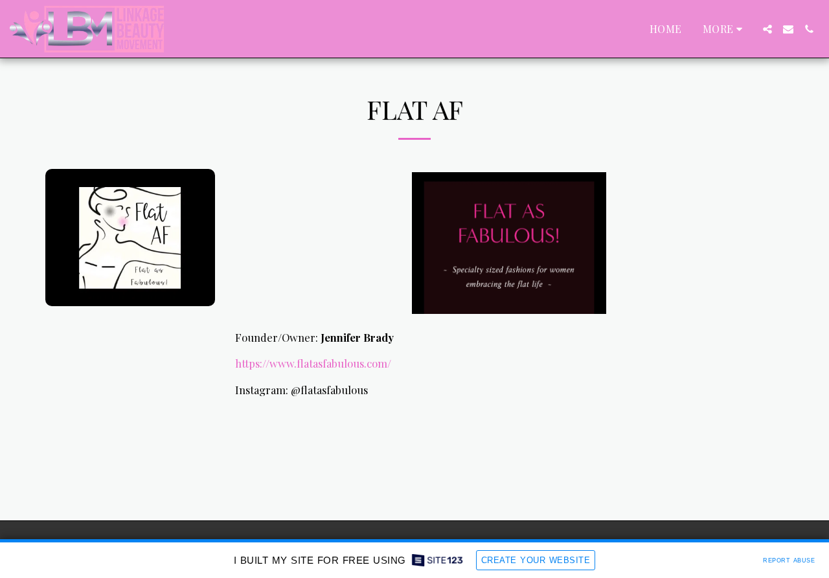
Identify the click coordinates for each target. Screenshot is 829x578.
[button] (767, 29)
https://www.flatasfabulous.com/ (313, 363)
